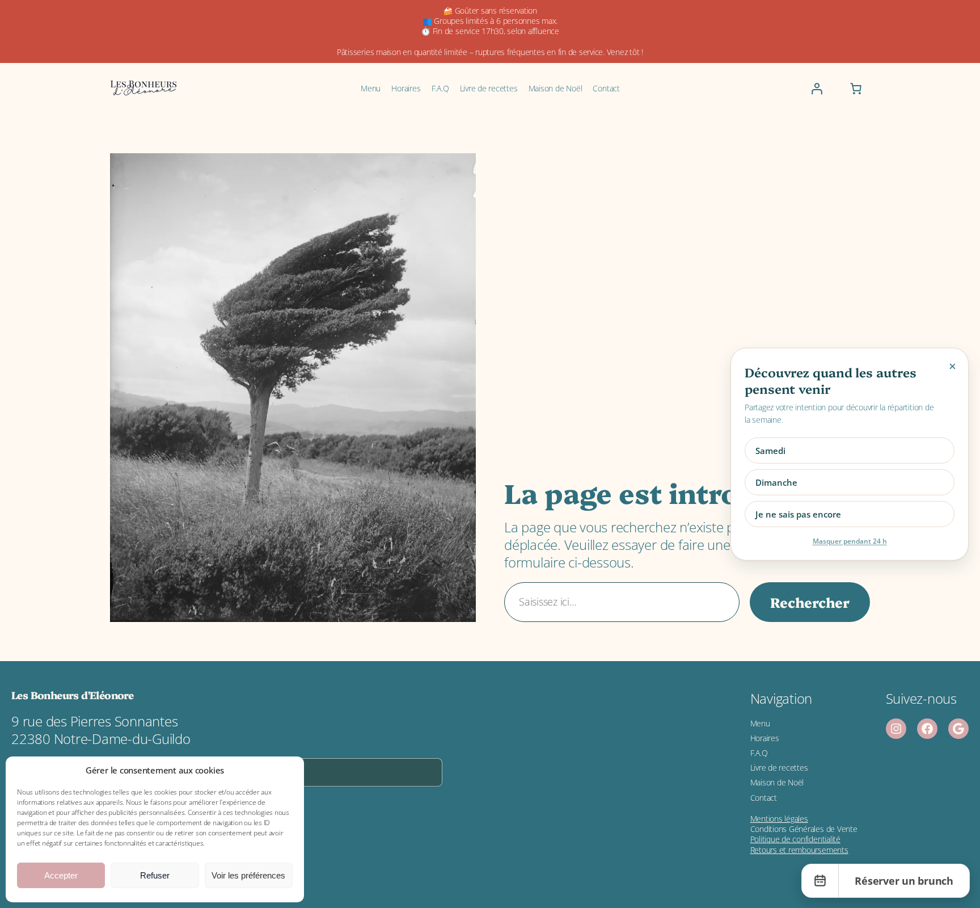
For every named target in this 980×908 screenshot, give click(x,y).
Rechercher (810, 601)
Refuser (155, 875)
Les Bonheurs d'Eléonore (72, 695)
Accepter (61, 875)
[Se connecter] (816, 88)
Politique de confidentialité (795, 839)
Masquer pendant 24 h (850, 540)
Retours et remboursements (799, 849)
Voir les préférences (248, 875)
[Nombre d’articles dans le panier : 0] (856, 88)
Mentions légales (779, 818)
